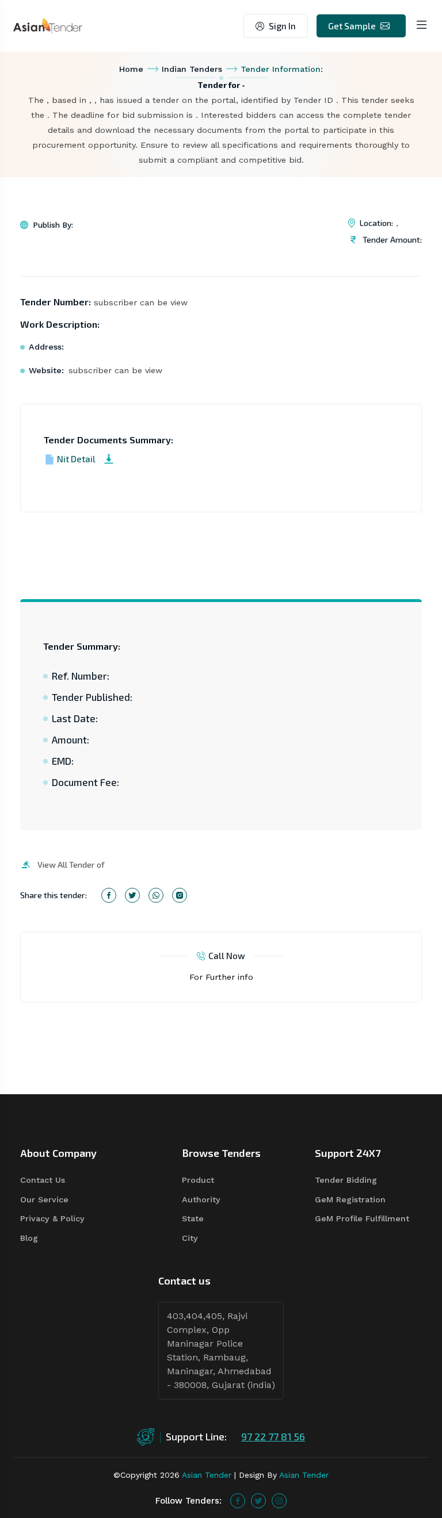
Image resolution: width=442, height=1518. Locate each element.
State (193, 1218)
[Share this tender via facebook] (108, 895)
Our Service (44, 1199)
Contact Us (42, 1179)
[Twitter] (258, 1500)
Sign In (282, 26)
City (190, 1238)
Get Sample (352, 26)
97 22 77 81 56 (273, 1436)
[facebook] (237, 1500)
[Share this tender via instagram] (179, 895)
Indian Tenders (192, 69)
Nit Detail (76, 459)
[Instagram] (279, 1500)
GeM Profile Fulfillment (362, 1218)
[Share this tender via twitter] (132, 895)
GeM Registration (350, 1199)
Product (198, 1179)
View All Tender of (71, 864)
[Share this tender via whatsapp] (155, 895)
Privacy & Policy (52, 1218)
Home (131, 69)
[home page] (47, 25)
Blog (29, 1238)
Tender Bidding (346, 1179)
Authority (201, 1199)
